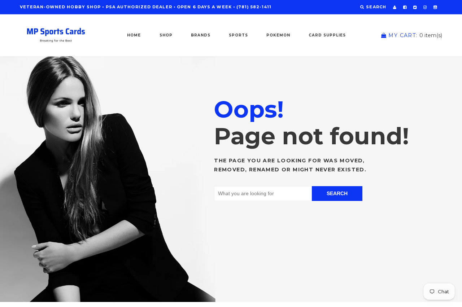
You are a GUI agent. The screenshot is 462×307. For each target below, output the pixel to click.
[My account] (394, 7)
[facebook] (404, 7)
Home (134, 35)
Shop (166, 35)
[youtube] (435, 7)
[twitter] (415, 7)
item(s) (415, 35)
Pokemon (278, 35)
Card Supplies (327, 35)
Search (337, 193)
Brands (200, 35)
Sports (238, 35)
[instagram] (425, 7)
